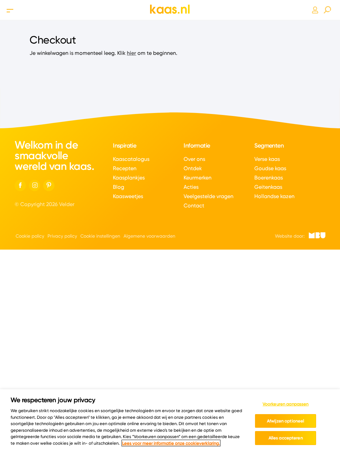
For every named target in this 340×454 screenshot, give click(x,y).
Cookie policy (30, 236)
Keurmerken (198, 177)
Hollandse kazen (274, 196)
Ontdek (193, 168)
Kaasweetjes (128, 196)
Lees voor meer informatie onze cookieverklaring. (171, 443)
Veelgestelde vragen (208, 196)
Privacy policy (62, 236)
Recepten (124, 168)
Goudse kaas (270, 168)
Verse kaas (267, 159)
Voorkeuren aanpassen (286, 403)
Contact (194, 205)
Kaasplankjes (129, 177)
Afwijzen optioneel (285, 420)
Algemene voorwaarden (149, 236)
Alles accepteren (286, 437)
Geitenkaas (268, 187)
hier (131, 53)
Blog (118, 187)
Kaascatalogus (131, 159)
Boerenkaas (268, 177)
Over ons (194, 159)
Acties (191, 187)
